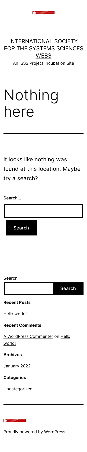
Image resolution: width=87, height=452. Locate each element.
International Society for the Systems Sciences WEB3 (43, 48)
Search (10, 278)
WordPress (54, 431)
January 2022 (17, 365)
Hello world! (15, 313)
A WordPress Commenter (28, 336)
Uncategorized (17, 388)
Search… (12, 197)
